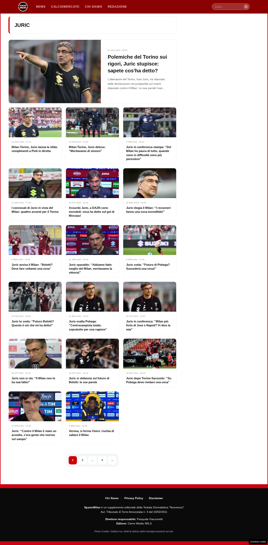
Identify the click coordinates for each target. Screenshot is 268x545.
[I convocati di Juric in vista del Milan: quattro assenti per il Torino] (35, 194)
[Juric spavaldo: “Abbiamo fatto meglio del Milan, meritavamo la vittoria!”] (92, 251)
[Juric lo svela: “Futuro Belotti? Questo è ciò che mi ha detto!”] (35, 308)
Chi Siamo (112, 498)
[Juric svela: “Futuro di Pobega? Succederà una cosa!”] (149, 251)
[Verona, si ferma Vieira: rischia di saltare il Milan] (92, 417)
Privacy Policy (133, 498)
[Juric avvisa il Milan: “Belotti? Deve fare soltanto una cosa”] (35, 251)
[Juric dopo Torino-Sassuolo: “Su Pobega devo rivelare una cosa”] (149, 363)
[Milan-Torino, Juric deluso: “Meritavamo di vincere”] (92, 135)
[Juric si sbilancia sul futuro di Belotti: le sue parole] (92, 363)
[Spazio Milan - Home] (23, 6)
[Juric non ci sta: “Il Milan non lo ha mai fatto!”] (35, 363)
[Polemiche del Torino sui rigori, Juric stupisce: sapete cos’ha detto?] (92, 71)
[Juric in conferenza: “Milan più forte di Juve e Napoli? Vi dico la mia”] (149, 308)
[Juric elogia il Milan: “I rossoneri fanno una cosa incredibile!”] (149, 194)
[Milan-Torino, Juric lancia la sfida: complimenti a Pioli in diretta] (35, 135)
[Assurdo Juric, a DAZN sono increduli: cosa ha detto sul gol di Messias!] (92, 194)
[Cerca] (246, 6)
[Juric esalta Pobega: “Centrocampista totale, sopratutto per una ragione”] (92, 308)
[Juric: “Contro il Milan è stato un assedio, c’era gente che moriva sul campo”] (35, 417)
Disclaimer (156, 498)
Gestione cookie (258, 541)
